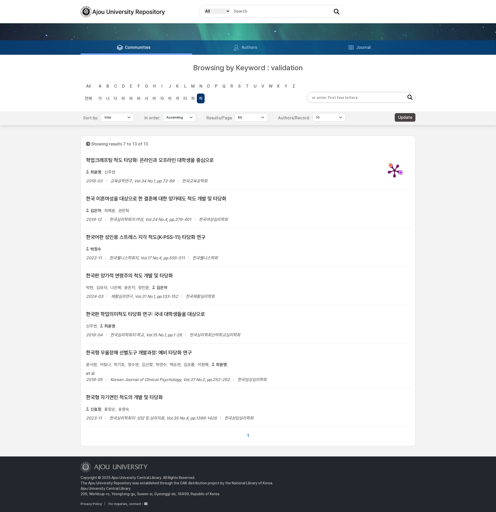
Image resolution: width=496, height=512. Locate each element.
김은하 (95, 210)
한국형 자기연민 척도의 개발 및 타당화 (124, 397)
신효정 (95, 409)
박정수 (95, 249)
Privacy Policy (91, 504)
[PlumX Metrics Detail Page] (394, 170)
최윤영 (95, 172)
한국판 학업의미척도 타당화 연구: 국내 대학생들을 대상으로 (145, 314)
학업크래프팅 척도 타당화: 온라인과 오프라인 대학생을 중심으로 (150, 160)
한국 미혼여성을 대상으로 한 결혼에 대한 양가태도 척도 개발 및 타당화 (156, 199)
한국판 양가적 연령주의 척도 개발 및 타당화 (129, 276)
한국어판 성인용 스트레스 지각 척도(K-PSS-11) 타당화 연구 (145, 237)
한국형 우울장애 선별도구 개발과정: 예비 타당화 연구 (139, 353)
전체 (88, 98)
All (88, 86)
